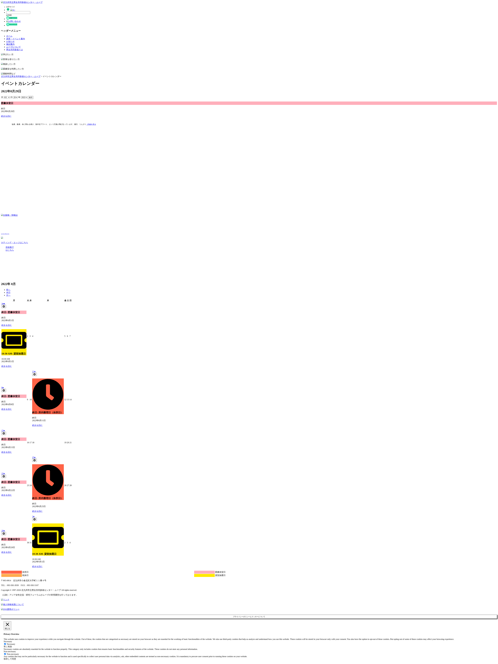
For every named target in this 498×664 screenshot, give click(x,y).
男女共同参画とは (14, 50)
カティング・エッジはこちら (14, 242)
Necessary (11, 644)
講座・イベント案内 (15, 39)
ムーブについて (13, 47)
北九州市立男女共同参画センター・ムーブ (20, 76)
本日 (8, 292)
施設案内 (10, 44)
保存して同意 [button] (10, 659)
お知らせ (10, 41)
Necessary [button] (8, 641)
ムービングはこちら (5, 233)
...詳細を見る (91, 124)
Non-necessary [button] (10, 651)
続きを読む (6, 116)
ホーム (9, 36)
